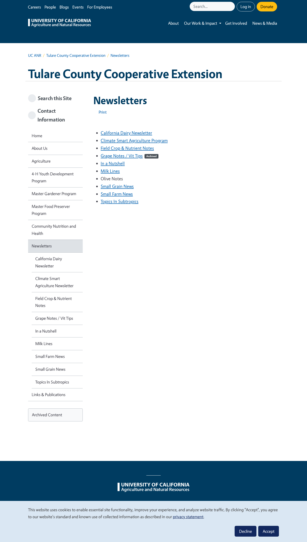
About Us (39, 148)
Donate (266, 6)
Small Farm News (117, 194)
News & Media (264, 23)
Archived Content (47, 414)
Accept (268, 531)
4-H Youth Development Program (52, 177)
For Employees (99, 7)
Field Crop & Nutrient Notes (127, 148)
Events (78, 7)
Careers (34, 7)
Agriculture (41, 161)
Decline (245, 531)
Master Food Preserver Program (51, 210)
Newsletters (42, 246)
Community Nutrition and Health (54, 229)
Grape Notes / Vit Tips (129, 156)
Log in (245, 6)
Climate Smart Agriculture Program (134, 140)
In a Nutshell (113, 163)
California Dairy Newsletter (126, 133)
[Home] (59, 23)
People (50, 7)
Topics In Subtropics (119, 201)
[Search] (232, 6)
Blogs (64, 7)
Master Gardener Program (54, 193)
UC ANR (34, 55)
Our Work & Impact (200, 23)
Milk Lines (110, 171)
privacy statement (188, 516)
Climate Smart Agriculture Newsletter (54, 282)
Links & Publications (48, 394)
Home (37, 135)
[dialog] (153, 521)
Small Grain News (117, 186)
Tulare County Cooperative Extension (75, 55)
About (173, 23)
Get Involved (236, 23)
